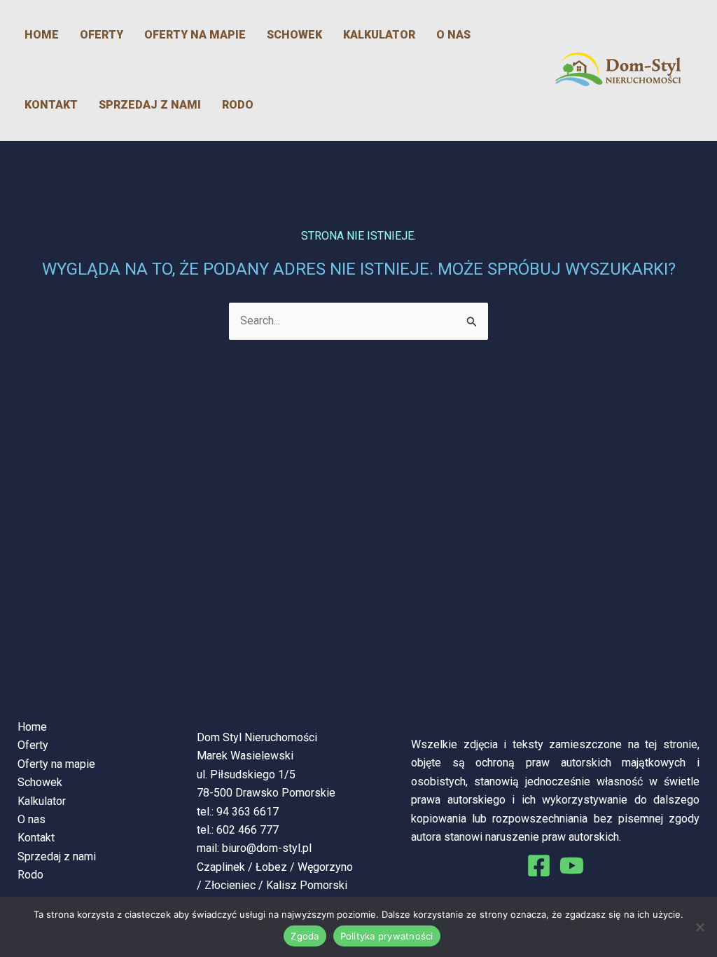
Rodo (237, 104)
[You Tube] (571, 865)
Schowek (294, 34)
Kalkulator (379, 34)
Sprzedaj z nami (150, 104)
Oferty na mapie (195, 34)
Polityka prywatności (386, 936)
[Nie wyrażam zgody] (699, 927)
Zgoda (305, 936)
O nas (453, 34)
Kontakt (51, 104)
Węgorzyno (325, 867)
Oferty (101, 34)
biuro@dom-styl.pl (267, 848)
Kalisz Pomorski (306, 885)
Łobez (271, 867)
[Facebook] (539, 865)
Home (42, 34)
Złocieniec (230, 885)
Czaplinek (221, 867)
